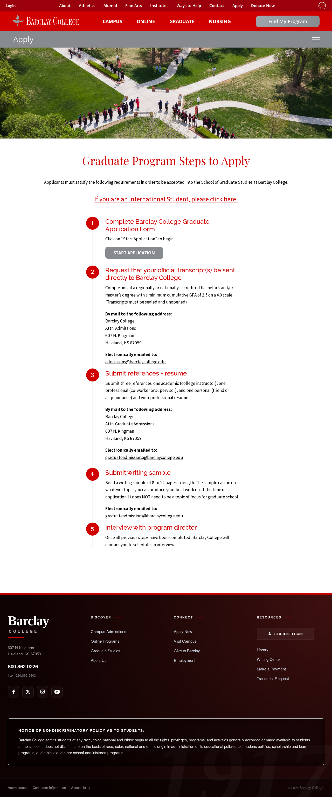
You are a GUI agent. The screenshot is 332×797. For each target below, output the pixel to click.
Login (11, 5)
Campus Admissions (108, 631)
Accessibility (80, 787)
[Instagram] (42, 691)
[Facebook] (13, 691)
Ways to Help (189, 5)
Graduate (181, 21)
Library (262, 649)
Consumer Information (49, 787)
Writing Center (269, 659)
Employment (184, 660)
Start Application (134, 253)
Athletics (87, 5)
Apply (237, 5)
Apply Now (183, 631)
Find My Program (287, 21)
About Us (99, 660)
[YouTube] (57, 691)
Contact (216, 5)
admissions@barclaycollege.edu (135, 362)
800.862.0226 (23, 666)
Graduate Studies (105, 650)
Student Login (288, 633)
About (65, 5)
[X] (28, 691)
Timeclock (322, 5)
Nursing (220, 21)
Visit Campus (185, 641)
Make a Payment (271, 668)
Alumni (110, 5)
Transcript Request (273, 678)
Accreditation (17, 787)
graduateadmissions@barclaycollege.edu (144, 457)
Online (146, 21)
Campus (112, 21)
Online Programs (105, 641)
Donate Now (263, 5)
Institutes (159, 5)
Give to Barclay (187, 650)
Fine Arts (133, 5)
